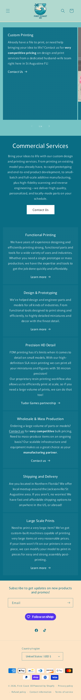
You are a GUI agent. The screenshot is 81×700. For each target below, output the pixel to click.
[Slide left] (32, 126)
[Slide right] (49, 126)
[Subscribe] (68, 602)
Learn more (39, 277)
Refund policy (19, 691)
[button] (8, 10)
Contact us (38, 460)
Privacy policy (65, 685)
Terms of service (64, 691)
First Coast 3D (25, 685)
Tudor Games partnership (38, 403)
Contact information (41, 691)
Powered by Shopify (43, 685)
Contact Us (15, 71)
